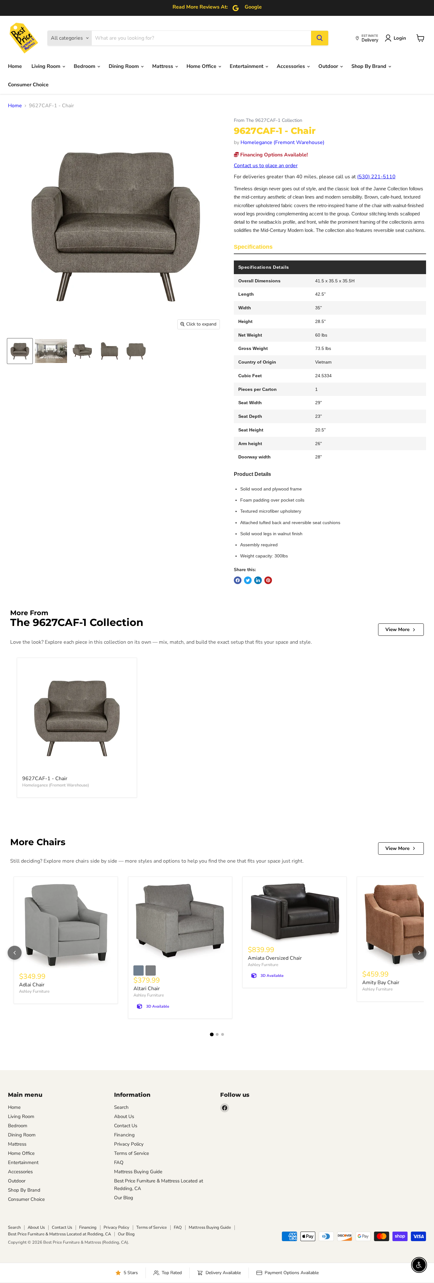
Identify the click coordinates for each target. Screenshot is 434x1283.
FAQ (119, 1162)
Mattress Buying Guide (138, 1171)
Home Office (202, 66)
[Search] (319, 38)
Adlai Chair (31, 984)
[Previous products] (15, 953)
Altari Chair (146, 988)
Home (15, 66)
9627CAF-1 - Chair (44, 778)
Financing (124, 1135)
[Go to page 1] (212, 1034)
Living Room (46, 66)
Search (121, 1107)
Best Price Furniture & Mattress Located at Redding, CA (59, 1234)
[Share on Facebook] (237, 580)
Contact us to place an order (266, 165)
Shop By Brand (369, 66)
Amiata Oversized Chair (275, 958)
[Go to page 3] (222, 1034)
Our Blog (123, 1197)
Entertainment (247, 66)
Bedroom (85, 66)
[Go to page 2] (217, 1034)
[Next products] (419, 953)
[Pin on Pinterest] (268, 580)
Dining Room (124, 66)
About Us (124, 1116)
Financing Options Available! (273, 154)
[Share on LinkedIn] (258, 580)
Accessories (291, 66)
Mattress (163, 66)
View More (397, 629)
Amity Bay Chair (380, 982)
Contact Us (125, 1125)
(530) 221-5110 (376, 176)
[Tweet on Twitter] (248, 580)
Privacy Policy (129, 1144)
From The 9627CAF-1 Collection (268, 120)
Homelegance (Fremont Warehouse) (282, 142)
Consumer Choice (28, 84)
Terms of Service (131, 1153)
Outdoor (328, 66)
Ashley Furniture (34, 991)
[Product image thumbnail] (51, 351)
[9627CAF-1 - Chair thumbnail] (19, 351)
